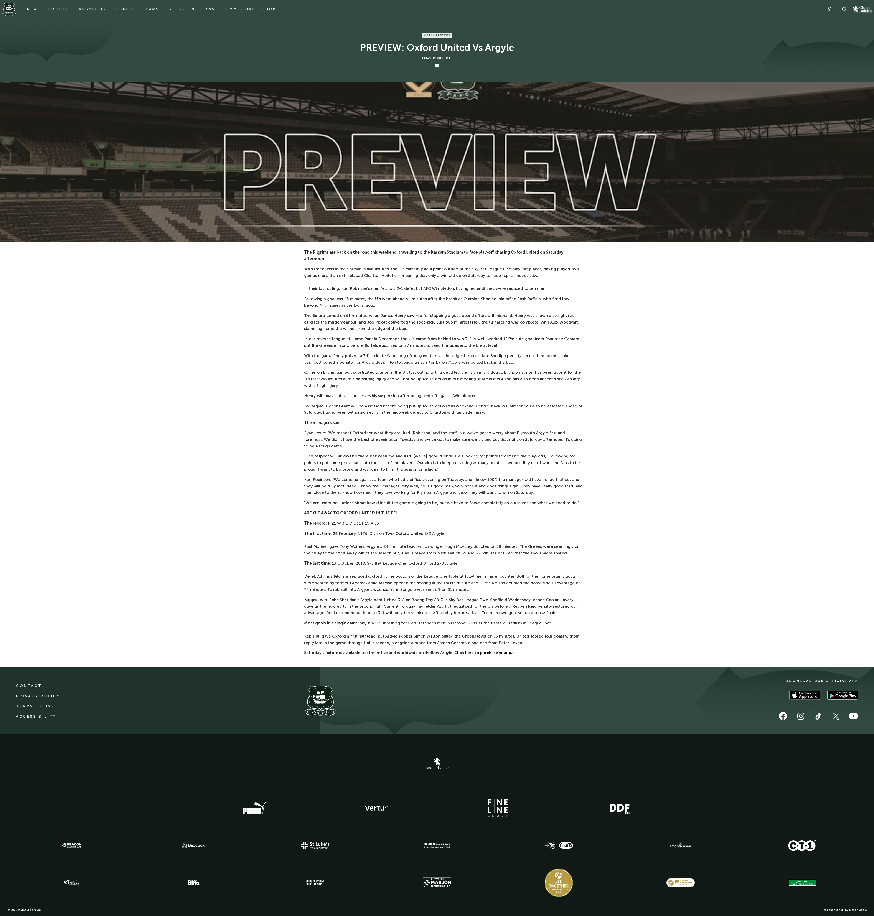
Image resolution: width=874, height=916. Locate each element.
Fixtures (60, 9)
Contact (29, 686)
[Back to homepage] (9, 9)
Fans (208, 9)
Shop (269, 9)
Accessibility (36, 716)
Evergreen (180, 9)
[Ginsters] (559, 845)
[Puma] (254, 808)
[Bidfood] (72, 882)
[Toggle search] (844, 9)
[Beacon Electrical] (72, 845)
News (34, 9)
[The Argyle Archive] (802, 883)
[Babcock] (193, 845)
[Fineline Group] (498, 808)
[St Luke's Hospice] (315, 845)
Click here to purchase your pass (486, 652)
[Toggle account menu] (829, 9)
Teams (151, 9)
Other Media (858, 909)
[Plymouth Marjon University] (437, 882)
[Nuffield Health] (315, 882)
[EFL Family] (680, 882)
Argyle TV (93, 9)
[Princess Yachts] (680, 845)
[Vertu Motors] (376, 808)
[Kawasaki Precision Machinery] (437, 845)
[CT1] (802, 845)
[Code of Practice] (559, 883)
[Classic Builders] (437, 764)
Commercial (238, 9)
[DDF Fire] (619, 808)
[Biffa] (193, 882)
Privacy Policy (38, 696)
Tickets (124, 9)
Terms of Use (35, 706)
